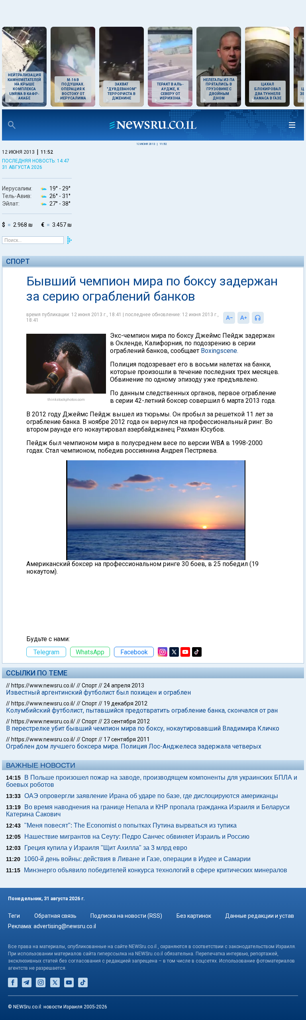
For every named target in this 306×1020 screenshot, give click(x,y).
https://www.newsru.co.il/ (43, 685)
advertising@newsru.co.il (64, 926)
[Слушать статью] (266, 318)
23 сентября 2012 (127, 721)
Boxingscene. (219, 351)
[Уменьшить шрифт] (229, 318)
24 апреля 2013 (124, 685)
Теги (14, 916)
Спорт (18, 261)
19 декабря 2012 (125, 703)
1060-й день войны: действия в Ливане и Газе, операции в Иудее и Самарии (137, 859)
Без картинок (194, 916)
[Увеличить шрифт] (243, 318)
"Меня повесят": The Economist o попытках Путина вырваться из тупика (130, 825)
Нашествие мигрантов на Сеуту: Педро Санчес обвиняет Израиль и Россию (136, 836)
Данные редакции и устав (259, 916)
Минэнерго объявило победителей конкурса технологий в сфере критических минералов (155, 870)
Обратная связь (55, 916)
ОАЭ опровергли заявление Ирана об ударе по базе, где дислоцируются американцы (151, 795)
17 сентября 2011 (127, 739)
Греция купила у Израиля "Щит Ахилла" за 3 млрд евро (105, 847)
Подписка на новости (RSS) (126, 916)
